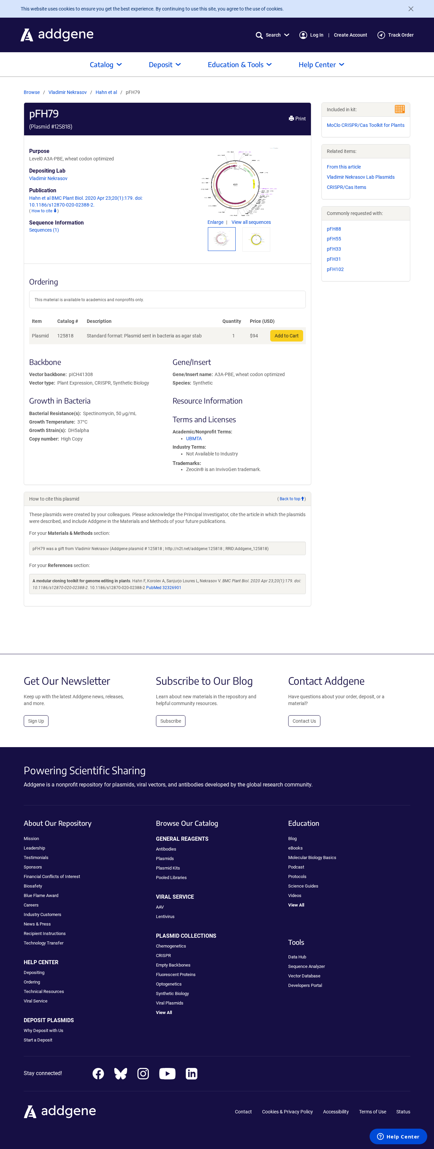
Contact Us (304, 721)
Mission (31, 838)
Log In (316, 35)
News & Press (37, 924)
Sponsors (33, 867)
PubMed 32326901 (163, 587)
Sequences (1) (44, 230)
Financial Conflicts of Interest (52, 876)
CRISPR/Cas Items (346, 187)
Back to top (290, 498)
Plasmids (165, 858)
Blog (292, 838)
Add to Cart (287, 335)
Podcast (296, 867)
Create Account (350, 35)
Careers (31, 905)
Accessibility (336, 1111)
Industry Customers (42, 914)
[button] (272, 35)
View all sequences (251, 222)
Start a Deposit (38, 1040)
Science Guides (303, 886)
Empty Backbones (173, 965)
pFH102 (335, 269)
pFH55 (334, 238)
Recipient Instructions (45, 933)
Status (403, 1111)
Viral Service (35, 1001)
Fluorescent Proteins (176, 974)
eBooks (295, 848)
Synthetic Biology (172, 993)
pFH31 (334, 259)
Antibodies (166, 849)
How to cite (42, 211)
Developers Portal (305, 985)
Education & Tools (235, 64)
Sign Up (36, 721)
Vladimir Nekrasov (67, 92)
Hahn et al (107, 92)
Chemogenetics (171, 946)
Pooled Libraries (171, 877)
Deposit (161, 64)
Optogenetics (169, 984)
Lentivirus (165, 916)
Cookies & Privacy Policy (287, 1111)
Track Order (401, 35)
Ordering (32, 982)
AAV (160, 907)
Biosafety (33, 886)
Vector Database (304, 975)
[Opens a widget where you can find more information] (398, 1137)
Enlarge (216, 222)
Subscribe (170, 721)
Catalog (102, 64)
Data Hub (297, 956)
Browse (32, 92)
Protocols (297, 876)
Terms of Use (372, 1111)
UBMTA (194, 438)
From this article (344, 167)
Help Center (317, 64)
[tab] (221, 238)
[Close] (408, 8)
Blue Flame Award (41, 895)
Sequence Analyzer (306, 966)
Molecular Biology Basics (312, 857)
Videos (294, 895)
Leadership (34, 848)
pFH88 (334, 229)
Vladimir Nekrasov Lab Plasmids (361, 177)
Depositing (34, 972)
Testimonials (36, 857)
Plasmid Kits (168, 868)
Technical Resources (44, 991)
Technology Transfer (43, 943)
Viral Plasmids (169, 1003)
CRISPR (163, 955)
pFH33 (334, 249)
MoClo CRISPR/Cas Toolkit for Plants (366, 125)
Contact (243, 1111)
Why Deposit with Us (43, 1030)
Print (300, 119)
